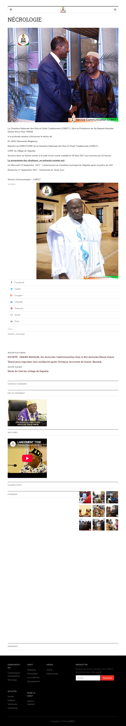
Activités (11, 334)
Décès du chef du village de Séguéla (28, 371)
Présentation (32, 674)
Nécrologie (12, 680)
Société (11, 696)
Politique (11, 700)
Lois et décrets (33, 678)
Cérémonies (13, 708)
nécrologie (20, 334)
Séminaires (12, 704)
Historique (31, 670)
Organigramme (33, 681)
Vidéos (49, 670)
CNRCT (71, 721)
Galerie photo (52, 674)
